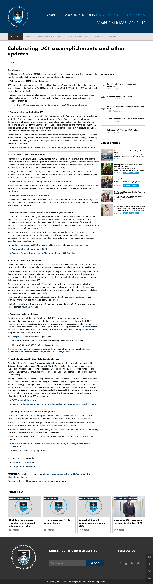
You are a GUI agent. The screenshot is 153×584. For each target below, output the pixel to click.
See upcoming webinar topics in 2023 (29, 249)
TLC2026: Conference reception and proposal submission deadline (22, 522)
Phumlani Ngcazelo (30, 307)
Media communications (78, 37)
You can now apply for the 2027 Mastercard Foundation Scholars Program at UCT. (128, 197)
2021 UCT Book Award (47, 393)
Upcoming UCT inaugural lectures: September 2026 (128, 521)
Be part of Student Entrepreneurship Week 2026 (92, 522)
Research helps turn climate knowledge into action (128, 151)
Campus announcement (19, 498)
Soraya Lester (64, 352)
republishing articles (31, 481)
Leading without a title (121, 179)
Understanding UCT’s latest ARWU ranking (123, 130)
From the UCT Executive (23, 462)
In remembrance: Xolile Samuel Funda (57, 521)
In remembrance (51, 498)
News (28, 37)
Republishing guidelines (96, 582)
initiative (89, 327)
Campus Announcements (23, 466)
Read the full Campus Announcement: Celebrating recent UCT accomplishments (49, 105)
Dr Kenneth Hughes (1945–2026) (119, 96)
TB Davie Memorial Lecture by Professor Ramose (125, 119)
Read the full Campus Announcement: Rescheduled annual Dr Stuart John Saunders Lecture (54, 404)
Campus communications (49, 37)
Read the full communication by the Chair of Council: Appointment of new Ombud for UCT (53, 147)
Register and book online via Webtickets (30, 195)
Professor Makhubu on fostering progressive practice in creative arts (128, 165)
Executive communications (125, 498)
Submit (95, 563)
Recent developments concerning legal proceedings (121, 85)
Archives (99, 37)
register (17, 336)
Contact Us (114, 37)
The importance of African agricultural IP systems (129, 206)
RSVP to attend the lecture (24, 400)
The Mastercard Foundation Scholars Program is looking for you (129, 193)
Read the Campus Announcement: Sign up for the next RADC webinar (44, 253)
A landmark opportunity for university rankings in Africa (125, 107)
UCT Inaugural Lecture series (46, 415)
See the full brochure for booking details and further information (41, 181)
